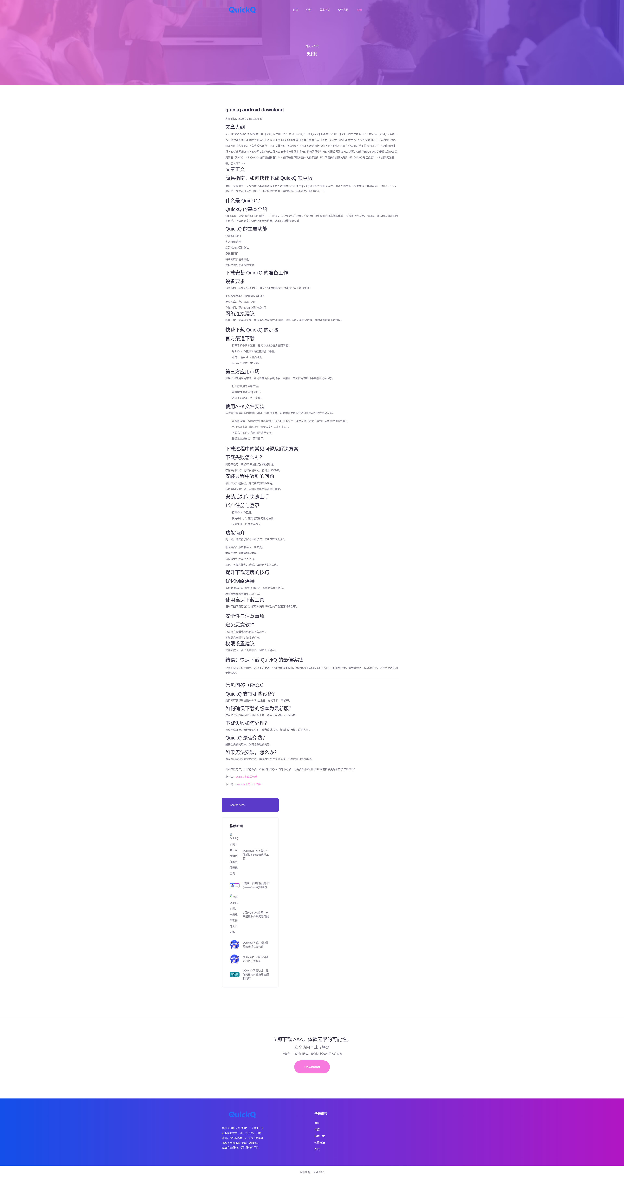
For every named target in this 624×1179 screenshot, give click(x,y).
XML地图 (319, 1172)
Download (312, 1067)
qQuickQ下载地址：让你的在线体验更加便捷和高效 (256, 974)
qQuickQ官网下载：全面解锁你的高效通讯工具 (256, 854)
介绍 (309, 9)
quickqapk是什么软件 (248, 784)
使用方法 (343, 9)
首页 (295, 9)
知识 (359, 9)
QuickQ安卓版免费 (246, 776)
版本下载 (325, 9)
